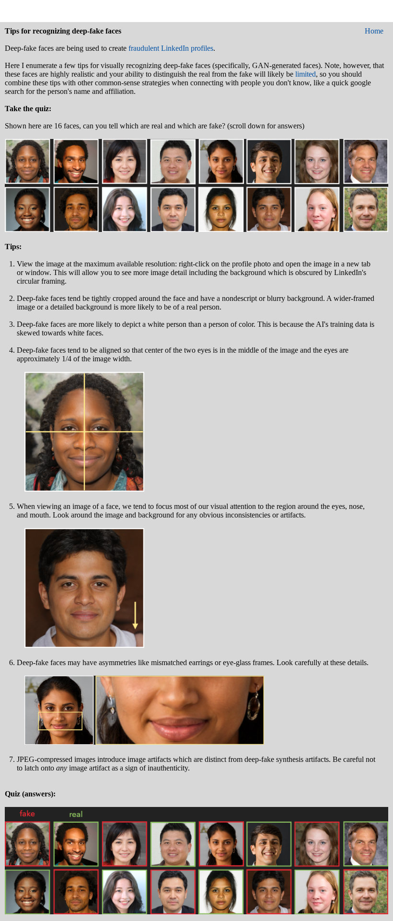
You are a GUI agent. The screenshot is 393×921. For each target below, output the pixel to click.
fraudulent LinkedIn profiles (170, 48)
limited (305, 74)
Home (374, 31)
